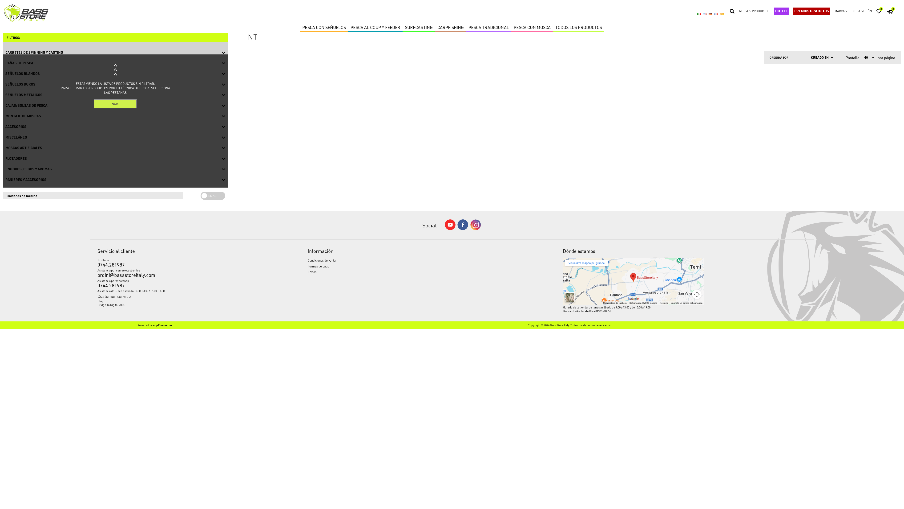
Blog (100, 301)
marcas (841, 11)
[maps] (633, 303)
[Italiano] (699, 14)
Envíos (312, 272)
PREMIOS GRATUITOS (811, 10)
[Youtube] (450, 229)
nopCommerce (162, 325)
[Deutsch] (710, 14)
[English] (705, 14)
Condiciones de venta (322, 260)
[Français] (716, 14)
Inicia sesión (862, 11)
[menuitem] (175, 301)
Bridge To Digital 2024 (111, 305)
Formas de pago (318, 266)
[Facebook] (462, 228)
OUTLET (781, 10)
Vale (115, 104)
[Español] (722, 14)
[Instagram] (475, 229)
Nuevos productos (754, 11)
